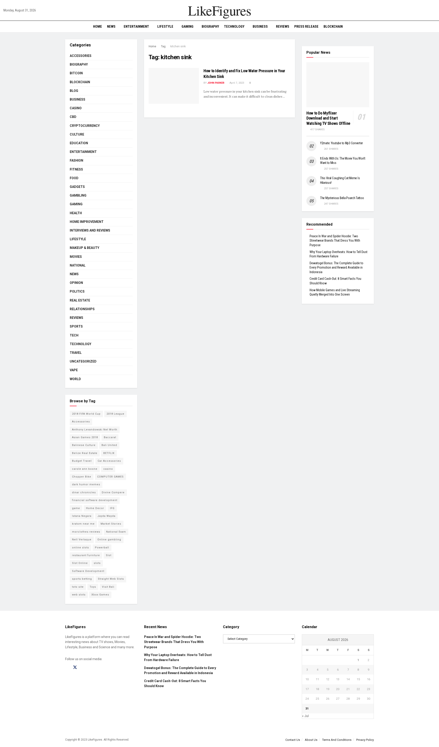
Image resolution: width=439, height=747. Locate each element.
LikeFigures (219, 10)
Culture (77, 134)
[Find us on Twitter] (75, 667)
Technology (234, 26)
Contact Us (292, 740)
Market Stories (111, 523)
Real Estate (80, 300)
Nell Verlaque (81, 539)
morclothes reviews (86, 531)
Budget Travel (82, 460)
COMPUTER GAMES (110, 476)
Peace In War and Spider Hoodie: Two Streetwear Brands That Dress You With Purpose (335, 240)
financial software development (94, 500)
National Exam (116, 531)
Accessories (80, 56)
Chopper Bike (81, 476)
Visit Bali (108, 586)
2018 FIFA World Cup (86, 413)
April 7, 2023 (236, 82)
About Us (311, 740)
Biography (210, 26)
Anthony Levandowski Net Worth (94, 429)
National (78, 265)
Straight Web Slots (111, 578)
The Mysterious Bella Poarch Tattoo (342, 198)
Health (76, 213)
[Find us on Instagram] (83, 667)
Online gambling (109, 539)
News (111, 26)
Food (74, 178)
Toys (93, 586)
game (76, 508)
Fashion (76, 160)
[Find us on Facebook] (66, 667)
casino (108, 468)
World (75, 379)
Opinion (76, 283)
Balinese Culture (84, 445)
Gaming (187, 26)
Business (260, 26)
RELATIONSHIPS (82, 309)
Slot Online (80, 563)
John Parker (215, 82)
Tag (163, 46)
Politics (77, 291)
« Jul (305, 716)
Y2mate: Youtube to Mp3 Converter (341, 143)
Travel (76, 353)
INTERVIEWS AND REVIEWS (90, 230)
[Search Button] (434, 26)
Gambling (78, 195)
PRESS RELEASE (306, 26)
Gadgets (77, 187)
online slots (80, 547)
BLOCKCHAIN (333, 26)
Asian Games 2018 (85, 437)
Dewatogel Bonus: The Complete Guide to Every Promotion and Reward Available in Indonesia (336, 267)
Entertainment (136, 26)
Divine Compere (113, 492)
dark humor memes (86, 484)
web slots (79, 594)
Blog (74, 91)
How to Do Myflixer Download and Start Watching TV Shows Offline (328, 118)
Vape (74, 370)
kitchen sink (178, 46)
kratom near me (83, 523)
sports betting (82, 578)
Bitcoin (76, 73)
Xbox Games (100, 594)
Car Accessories (109, 460)
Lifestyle (165, 26)
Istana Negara (81, 516)
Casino (76, 108)
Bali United (109, 445)
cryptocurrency (85, 126)
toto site (78, 586)
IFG (112, 508)
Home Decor (95, 508)
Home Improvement (87, 222)
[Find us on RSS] (91, 667)
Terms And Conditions (336, 740)
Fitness (76, 169)
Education (79, 143)
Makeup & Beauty (84, 248)
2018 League (115, 413)
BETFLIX (109, 453)
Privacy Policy (365, 740)
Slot (108, 555)
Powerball (102, 547)
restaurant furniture (86, 555)
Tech (74, 335)
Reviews (282, 26)
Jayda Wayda (106, 516)
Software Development (88, 571)
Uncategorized (83, 361)
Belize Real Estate (84, 453)
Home (97, 26)
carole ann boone (84, 468)
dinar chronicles (84, 492)
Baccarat (110, 437)
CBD (73, 117)
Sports (76, 326)
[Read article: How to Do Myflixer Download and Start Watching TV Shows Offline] (337, 84)
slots (97, 563)
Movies (76, 257)
